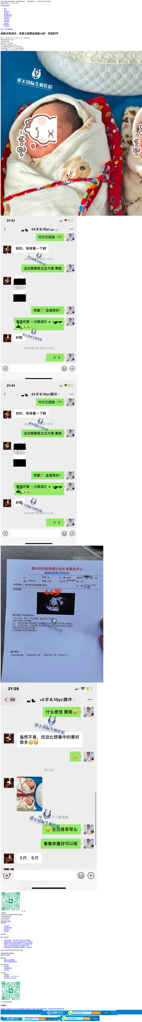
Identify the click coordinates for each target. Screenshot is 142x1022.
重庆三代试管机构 (9, 960)
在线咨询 (3, 953)
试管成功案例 (9, 29)
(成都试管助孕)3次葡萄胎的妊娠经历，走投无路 (18, 947)
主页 (2, 29)
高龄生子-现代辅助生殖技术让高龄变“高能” (16, 945)
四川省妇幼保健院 (19, 1009)
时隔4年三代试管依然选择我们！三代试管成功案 (18, 943)
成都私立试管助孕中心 (7, 1009)
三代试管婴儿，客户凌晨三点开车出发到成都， (18, 940)
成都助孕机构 (60, 1009)
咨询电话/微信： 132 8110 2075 (9, 3)
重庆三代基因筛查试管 (10, 961)
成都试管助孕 (52, 1009)
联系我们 (6, 931)
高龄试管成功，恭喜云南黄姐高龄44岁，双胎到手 (18, 942)
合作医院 (6, 926)
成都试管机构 (44, 1009)
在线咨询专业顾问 (6, 921)
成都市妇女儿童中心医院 (32, 1009)
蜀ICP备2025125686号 (10, 978)
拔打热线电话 (10, 953)
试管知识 (6, 929)
